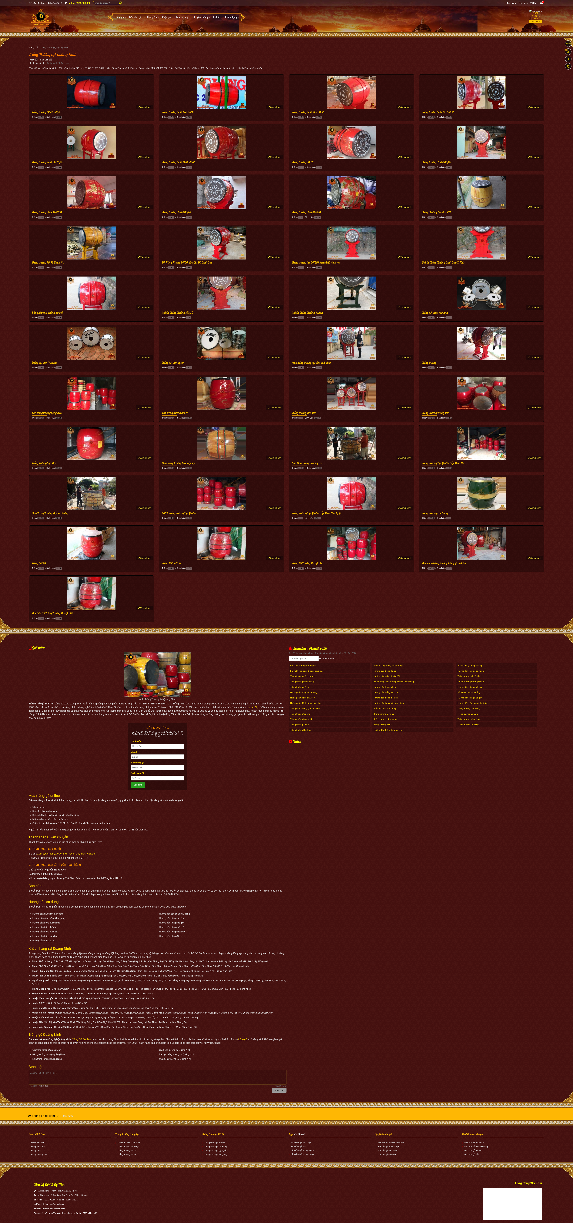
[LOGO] (41, 18)
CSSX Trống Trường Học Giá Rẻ (179, 513)
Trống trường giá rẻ (299, 687)
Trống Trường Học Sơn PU (436, 212)
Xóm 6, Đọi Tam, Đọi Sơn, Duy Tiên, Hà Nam (67, 1195)
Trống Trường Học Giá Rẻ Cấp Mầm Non (443, 463)
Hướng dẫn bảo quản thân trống (473, 703)
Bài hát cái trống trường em (303, 665)
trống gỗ (242, 1039)
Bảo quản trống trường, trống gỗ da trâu (444, 563)
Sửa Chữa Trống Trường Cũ (306, 463)
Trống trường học (39, 1154)
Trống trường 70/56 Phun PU (48, 262)
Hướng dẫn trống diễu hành (471, 671)
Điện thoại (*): (138, 762)
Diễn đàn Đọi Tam (37, 3)
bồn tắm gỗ (299, 1134)
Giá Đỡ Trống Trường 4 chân (307, 312)
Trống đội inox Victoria (44, 362)
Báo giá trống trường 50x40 (47, 312)
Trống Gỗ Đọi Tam (81, 1039)
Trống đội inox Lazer (173, 362)
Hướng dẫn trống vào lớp (386, 692)
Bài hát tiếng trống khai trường (388, 665)
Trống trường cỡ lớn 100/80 (436, 162)
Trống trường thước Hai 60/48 (308, 112)
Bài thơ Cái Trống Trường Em (388, 730)
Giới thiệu (511, 3)
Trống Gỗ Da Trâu (171, 563)
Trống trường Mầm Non (469, 719)
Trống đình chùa (38, 1150)
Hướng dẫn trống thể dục (386, 698)
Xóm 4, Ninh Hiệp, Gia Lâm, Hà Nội (61, 1191)
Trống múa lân (38, 1146)
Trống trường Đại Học (300, 730)
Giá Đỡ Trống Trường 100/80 (177, 312)
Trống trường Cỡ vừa (468, 714)
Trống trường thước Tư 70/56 (47, 162)
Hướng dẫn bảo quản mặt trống (389, 703)
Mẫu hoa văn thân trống (469, 692)
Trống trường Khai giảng (385, 719)
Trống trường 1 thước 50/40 (46, 112)
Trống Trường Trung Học (435, 413)
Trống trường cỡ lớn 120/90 (306, 212)
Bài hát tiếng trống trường (470, 665)
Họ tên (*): (136, 741)
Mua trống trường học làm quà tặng (311, 362)
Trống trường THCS (299, 724)
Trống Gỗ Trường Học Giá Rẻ (307, 563)
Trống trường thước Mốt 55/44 (178, 112)
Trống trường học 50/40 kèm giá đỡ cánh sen (316, 262)
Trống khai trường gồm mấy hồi (305, 708)
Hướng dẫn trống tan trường (303, 692)
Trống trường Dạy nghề (301, 719)
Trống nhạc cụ (37, 1142)
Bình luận (44, 60)
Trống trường (429, 362)
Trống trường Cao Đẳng (469, 708)
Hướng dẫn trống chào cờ (302, 698)
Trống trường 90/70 (302, 162)
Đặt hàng (138, 784)
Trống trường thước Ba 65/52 (438, 112)
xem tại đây (253, 707)
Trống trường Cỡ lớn (300, 714)
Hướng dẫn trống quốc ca (470, 687)
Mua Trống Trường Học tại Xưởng (50, 513)
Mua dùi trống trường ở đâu (471, 681)
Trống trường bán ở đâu (469, 676)
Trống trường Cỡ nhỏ (384, 714)
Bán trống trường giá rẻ (175, 413)
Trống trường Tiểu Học (304, 413)
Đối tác (533, 3)
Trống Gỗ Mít (39, 563)
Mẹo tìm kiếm (327, 658)
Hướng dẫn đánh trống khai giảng (306, 703)
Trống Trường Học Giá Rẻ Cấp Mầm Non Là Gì (316, 513)
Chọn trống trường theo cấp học (178, 463)
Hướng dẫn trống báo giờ (470, 698)
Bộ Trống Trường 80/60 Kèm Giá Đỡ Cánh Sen (187, 262)
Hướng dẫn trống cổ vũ (385, 687)
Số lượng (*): (138, 773)
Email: (134, 752)
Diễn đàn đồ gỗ (55, 3)
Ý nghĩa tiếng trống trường (302, 676)
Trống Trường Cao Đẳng (435, 513)
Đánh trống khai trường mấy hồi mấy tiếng (394, 681)
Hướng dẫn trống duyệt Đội (387, 676)
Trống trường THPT (383, 724)
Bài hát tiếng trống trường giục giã (306, 671)
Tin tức (522, 3)
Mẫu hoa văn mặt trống (385, 708)
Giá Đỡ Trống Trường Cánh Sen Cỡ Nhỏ (443, 262)
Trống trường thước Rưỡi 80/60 (178, 162)
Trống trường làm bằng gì (302, 681)
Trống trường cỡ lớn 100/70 (176, 212)
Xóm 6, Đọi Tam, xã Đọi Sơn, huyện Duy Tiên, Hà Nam (66, 853)
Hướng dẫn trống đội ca (385, 671)
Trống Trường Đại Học (44, 463)
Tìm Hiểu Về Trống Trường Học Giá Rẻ (52, 613)
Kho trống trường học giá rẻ (46, 413)
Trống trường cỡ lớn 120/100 (47, 212)
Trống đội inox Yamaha (435, 312)
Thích (31, 60)
